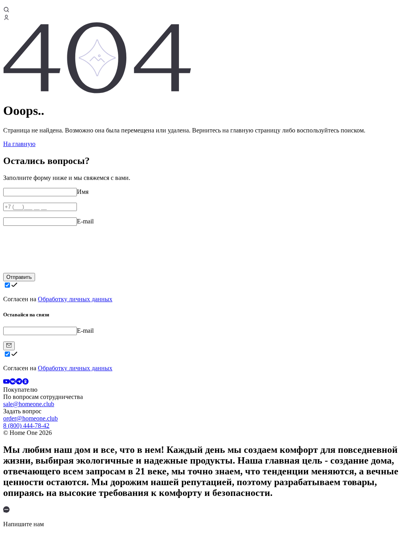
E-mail (85, 221)
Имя (82, 191)
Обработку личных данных (75, 299)
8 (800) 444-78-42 (26, 425)
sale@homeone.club (28, 404)
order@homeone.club (30, 418)
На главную (19, 143)
